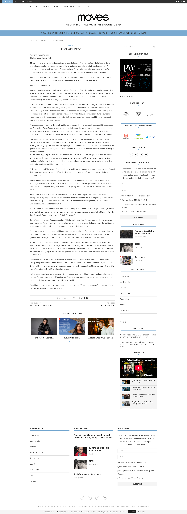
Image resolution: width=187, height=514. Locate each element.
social (122, 305)
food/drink (124, 299)
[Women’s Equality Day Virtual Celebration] (126, 234)
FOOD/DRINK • (104, 33)
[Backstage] (126, 260)
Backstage (140, 257)
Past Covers (69, 6)
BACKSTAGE (124, 33)
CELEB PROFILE (62, 33)
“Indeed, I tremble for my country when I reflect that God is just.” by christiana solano (93, 436)
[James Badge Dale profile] (101, 326)
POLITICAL (74, 33)
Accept (132, 512)
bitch (122, 316)
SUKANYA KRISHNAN (72, 338)
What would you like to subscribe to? (135, 196)
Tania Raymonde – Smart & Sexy (88, 474)
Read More (141, 512)
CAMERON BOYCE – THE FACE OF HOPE (99, 449)
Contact (55, 6)
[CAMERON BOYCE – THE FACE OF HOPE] (80, 451)
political (123, 288)
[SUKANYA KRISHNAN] (72, 326)
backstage (124, 310)
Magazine (34, 6)
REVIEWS (142, 33)
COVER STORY (47, 33)
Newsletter (83, 6)
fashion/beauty (126, 293)
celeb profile (43, 40)
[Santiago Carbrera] (44, 326)
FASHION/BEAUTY (88, 33)
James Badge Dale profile (100, 338)
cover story (124, 276)
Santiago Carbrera (44, 338)
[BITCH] (126, 247)
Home (32, 40)
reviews (123, 322)
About (44, 6)
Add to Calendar (126, 96)
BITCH (134, 33)
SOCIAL (114, 33)
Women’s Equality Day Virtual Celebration (145, 232)
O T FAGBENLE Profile (29, 1)
